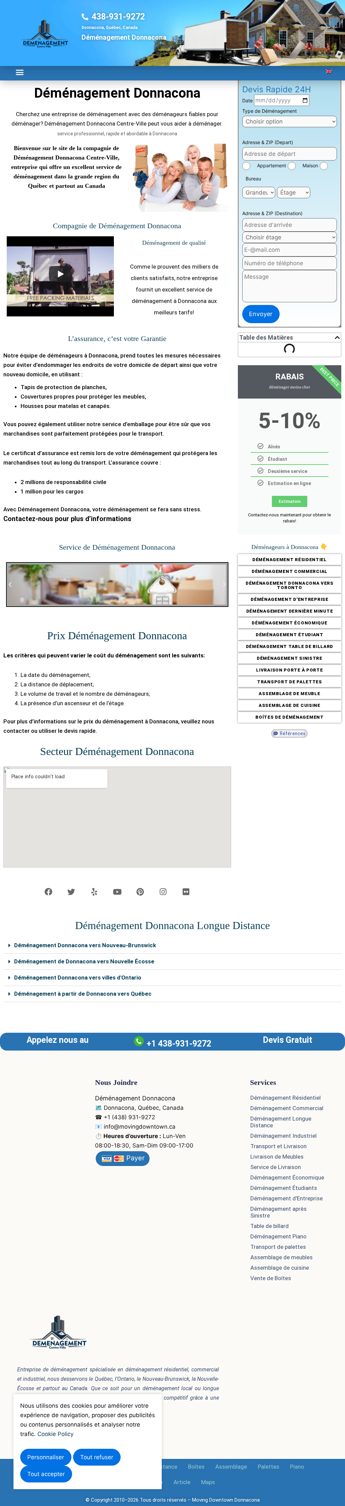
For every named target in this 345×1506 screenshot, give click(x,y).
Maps (208, 1482)
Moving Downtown (212, 1500)
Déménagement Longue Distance (280, 1122)
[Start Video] (60, 274)
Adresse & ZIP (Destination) (272, 213)
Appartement (271, 165)
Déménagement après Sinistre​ (278, 1212)
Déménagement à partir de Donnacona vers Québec (83, 993)
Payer (134, 1158)
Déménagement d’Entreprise (286, 1198)
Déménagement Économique (287, 1177)
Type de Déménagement (269, 111)
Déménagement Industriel (283, 1135)
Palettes (268, 1466)
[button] (19, 72)
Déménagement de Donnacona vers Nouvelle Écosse (84, 961)
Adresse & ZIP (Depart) (267, 142)
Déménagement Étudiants (283, 1188)
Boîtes (196, 1466)
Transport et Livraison (278, 1146)
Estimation (290, 501)
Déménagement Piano (278, 1236)
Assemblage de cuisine (279, 1267)
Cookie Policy (55, 1434)
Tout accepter (46, 1474)
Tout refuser (96, 1457)
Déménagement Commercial (286, 1108)
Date (248, 100)
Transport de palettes (278, 1246)
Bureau (253, 178)
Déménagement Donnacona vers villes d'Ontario (77, 977)
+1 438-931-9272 (179, 1044)
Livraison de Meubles (277, 1156)
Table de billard (269, 1226)
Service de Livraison (275, 1167)
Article (182, 1482)
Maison (310, 165)
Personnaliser (45, 1457)
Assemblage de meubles (281, 1257)
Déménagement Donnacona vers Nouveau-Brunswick (85, 945)
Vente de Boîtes (270, 1278)
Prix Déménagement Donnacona (117, 635)
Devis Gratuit (287, 1040)
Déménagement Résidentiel (285, 1097)
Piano (297, 1466)
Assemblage (231, 1466)
